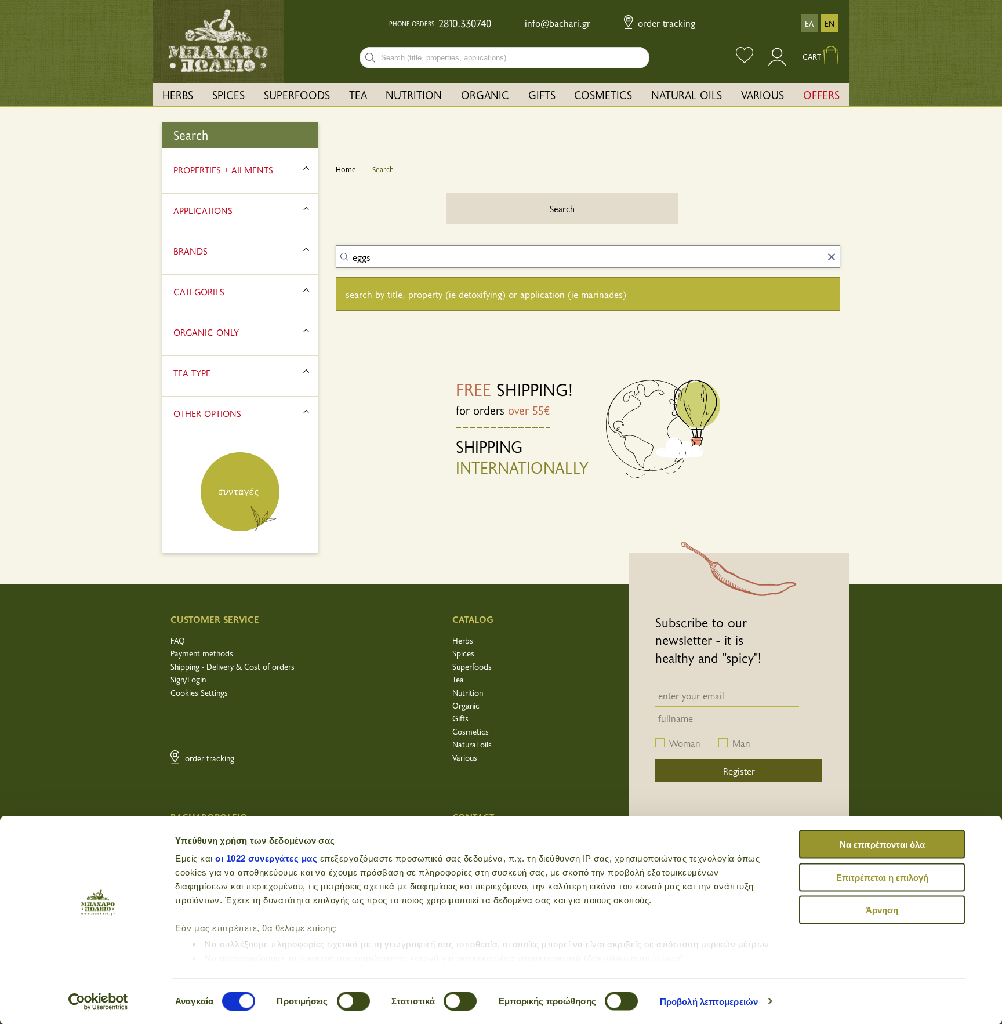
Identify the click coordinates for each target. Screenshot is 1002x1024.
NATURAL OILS (686, 94)
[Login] (778, 62)
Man (741, 742)
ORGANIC (485, 94)
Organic (466, 705)
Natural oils (472, 744)
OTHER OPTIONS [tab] (207, 412)
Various (464, 757)
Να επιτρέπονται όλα (882, 844)
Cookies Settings (199, 692)
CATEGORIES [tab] (198, 291)
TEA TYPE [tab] (191, 372)
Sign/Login (188, 679)
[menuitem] (178, 94)
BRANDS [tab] (190, 250)
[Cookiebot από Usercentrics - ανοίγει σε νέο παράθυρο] (98, 1001)
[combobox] (504, 57)
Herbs (462, 640)
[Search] (370, 57)
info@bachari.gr (557, 22)
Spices (463, 653)
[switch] (353, 1001)
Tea (458, 679)
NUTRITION (414, 94)
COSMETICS (603, 94)
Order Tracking (665, 22)
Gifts (460, 718)
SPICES (228, 94)
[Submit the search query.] (344, 257)
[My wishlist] (744, 56)
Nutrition (467, 692)
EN (829, 23)
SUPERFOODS (297, 94)
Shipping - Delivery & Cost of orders (232, 666)
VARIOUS (762, 94)
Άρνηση (882, 910)
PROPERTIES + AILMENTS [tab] (223, 169)
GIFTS (542, 94)
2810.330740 (464, 23)
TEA (358, 94)
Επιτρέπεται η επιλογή (882, 877)
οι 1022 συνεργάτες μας (266, 858)
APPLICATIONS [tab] (203, 210)
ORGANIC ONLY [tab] (206, 331)
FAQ (177, 640)
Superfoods (472, 666)
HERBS (177, 94)
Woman (684, 742)
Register (739, 770)
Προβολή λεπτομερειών (709, 1001)
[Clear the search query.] (831, 257)
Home (346, 169)
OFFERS (821, 94)
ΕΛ (809, 23)
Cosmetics (470, 731)
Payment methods (201, 653)
